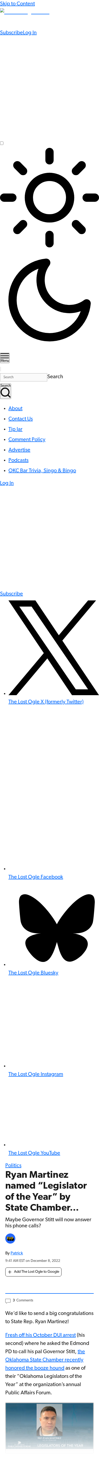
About (15, 408)
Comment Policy (26, 439)
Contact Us (20, 419)
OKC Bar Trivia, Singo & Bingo (42, 471)
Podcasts (18, 460)
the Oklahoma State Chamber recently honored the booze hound (45, 1360)
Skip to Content (17, 4)
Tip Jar (15, 429)
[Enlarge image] (49, 1428)
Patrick (17, 1253)
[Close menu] (0, 369)
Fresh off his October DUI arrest (40, 1335)
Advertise (19, 450)
